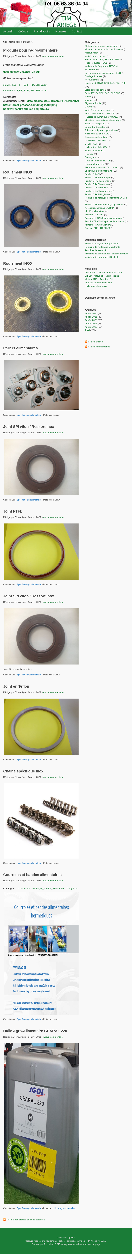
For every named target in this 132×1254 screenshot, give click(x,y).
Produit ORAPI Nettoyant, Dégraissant (104, 204)
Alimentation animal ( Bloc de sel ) (102, 167)
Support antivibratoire (96, 127)
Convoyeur (90, 157)
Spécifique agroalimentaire (29, 161)
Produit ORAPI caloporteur (98, 191)
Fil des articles (95, 341)
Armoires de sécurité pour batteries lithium (106, 253)
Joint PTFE (12, 511)
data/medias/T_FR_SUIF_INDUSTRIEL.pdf (25, 85)
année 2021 (91, 316)
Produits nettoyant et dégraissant (101, 243)
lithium (88, 276)
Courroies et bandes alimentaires (32, 875)
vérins (116, 276)
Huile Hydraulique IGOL (97, 133)
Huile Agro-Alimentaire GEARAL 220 (35, 1031)
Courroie (89, 106)
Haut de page (93, 1244)
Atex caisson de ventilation (98, 282)
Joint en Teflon (16, 686)
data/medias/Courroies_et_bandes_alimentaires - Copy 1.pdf (47, 888)
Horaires (60, 31)
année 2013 (91, 327)
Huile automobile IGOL (96, 147)
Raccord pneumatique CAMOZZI (101, 116)
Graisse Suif (91, 143)
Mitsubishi (99, 276)
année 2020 (91, 320)
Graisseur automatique (96, 137)
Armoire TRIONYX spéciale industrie (104, 218)
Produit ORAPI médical (96, 187)
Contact (77, 31)
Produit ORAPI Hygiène (97, 194)
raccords (111, 272)
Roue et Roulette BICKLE (98, 160)
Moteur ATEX (91, 52)
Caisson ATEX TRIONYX (97, 228)
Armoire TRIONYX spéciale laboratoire (105, 221)
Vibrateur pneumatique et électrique (103, 120)
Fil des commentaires (99, 346)
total (87, 330)
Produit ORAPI (92, 174)
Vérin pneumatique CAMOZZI (100, 113)
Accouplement (92, 79)
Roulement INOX (17, 172)
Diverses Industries (94, 164)
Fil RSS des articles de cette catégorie (25, 1219)
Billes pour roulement (95, 90)
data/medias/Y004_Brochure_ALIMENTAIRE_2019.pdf (61, 100)
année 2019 (91, 323)
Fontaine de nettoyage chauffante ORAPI (106, 197)
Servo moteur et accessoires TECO (103, 73)
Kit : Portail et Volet (95, 211)
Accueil (8, 31)
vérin (108, 276)
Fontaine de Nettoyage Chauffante (102, 247)
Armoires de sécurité (95, 250)
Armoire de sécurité (95, 272)
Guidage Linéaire (93, 76)
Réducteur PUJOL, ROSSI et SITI (102, 59)
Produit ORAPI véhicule (97, 184)
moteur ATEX (91, 279)
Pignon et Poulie (93, 103)
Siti (111, 279)
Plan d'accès (42, 31)
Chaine (88, 100)
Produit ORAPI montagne (98, 177)
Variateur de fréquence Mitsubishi (102, 257)
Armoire (104, 279)
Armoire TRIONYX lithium (98, 224)
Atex (120, 272)
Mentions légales (66, 1237)
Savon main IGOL (94, 150)
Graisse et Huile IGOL (96, 140)
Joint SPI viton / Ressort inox (28, 427)
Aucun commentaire (53, 56)
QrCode (23, 31)
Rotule (88, 96)
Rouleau (89, 154)
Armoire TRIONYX (94, 214)
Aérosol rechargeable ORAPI (99, 208)
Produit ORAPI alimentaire (98, 181)
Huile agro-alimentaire (64, 1208)
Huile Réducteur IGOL (96, 63)
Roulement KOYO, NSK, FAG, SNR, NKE (105, 83)
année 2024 (91, 313)
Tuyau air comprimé (95, 123)
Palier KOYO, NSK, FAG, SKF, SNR (103, 93)
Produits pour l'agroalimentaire (30, 50)
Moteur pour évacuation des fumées (103, 49)
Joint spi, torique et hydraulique (101, 130)
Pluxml (47, 1244)
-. (63, 1244)
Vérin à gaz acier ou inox (98, 110)
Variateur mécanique (95, 56)
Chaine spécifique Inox (23, 771)
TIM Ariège (91, 1241)
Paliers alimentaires (20, 348)
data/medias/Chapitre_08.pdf (21, 71)
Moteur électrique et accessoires (101, 46)
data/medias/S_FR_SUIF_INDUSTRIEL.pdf (25, 90)
